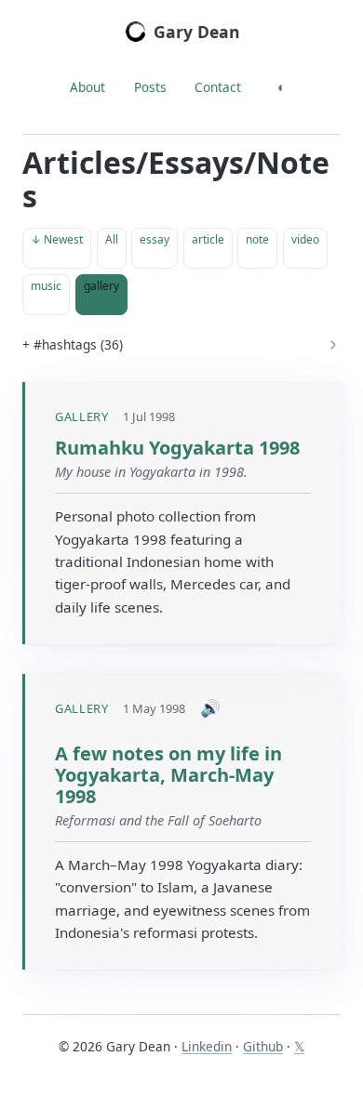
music (46, 286)
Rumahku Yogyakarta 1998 (177, 447)
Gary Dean (197, 31)
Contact (218, 87)
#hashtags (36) (78, 344)
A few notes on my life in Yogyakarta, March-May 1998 (168, 775)
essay (154, 239)
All (111, 239)
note (257, 239)
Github (263, 1046)
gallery (101, 286)
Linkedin (207, 1046)
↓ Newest (57, 239)
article (208, 239)
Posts (150, 87)
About (87, 87)
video (305, 239)
